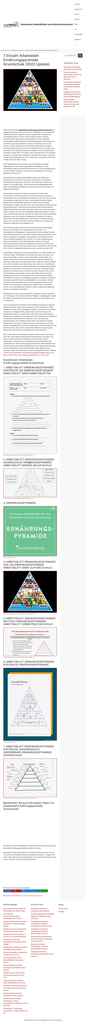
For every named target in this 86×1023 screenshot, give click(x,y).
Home (8, 50)
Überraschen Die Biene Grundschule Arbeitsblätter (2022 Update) (42, 954)
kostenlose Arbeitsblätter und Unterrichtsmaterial (47, 1020)
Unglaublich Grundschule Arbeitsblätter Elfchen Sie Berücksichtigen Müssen (72, 94)
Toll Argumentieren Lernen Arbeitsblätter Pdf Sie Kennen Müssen (13, 960)
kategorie (41, 855)
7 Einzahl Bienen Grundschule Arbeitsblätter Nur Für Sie (26, 355)
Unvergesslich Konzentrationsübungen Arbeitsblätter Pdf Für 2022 (12, 916)
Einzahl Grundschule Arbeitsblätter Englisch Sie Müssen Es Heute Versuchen (42, 916)
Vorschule (77, 4)
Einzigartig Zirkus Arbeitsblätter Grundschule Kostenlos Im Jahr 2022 (14, 975)
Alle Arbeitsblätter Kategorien (78, 34)
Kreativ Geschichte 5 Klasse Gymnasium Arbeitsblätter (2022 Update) (14, 967)
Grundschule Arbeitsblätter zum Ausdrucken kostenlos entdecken (23, 895)
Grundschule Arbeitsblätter (17, 50)
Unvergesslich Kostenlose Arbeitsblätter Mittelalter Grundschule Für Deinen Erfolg (41, 924)
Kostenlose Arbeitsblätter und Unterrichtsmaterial (47, 24)
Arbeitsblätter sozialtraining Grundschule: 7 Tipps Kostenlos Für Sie (15, 1011)
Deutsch (76, 14)
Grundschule (78, 9)
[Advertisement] (30, 120)
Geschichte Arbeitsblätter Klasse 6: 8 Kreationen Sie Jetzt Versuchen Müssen (15, 988)
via (34, 455)
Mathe (76, 24)
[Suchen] (80, 56)
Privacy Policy (63, 908)
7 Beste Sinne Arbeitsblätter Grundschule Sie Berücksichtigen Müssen (27, 353)
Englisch (77, 19)
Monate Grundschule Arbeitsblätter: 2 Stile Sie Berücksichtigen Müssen (39, 946)
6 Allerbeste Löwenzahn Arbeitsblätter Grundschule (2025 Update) (14, 942)
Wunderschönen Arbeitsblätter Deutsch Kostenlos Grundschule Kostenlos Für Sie (41, 939)
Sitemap (61, 911)
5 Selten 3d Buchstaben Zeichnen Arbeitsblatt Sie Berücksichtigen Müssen (14, 924)
